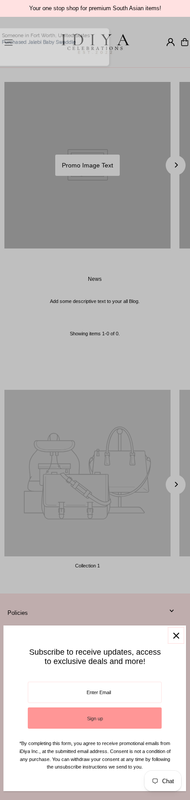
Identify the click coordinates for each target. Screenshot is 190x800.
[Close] (176, 635)
